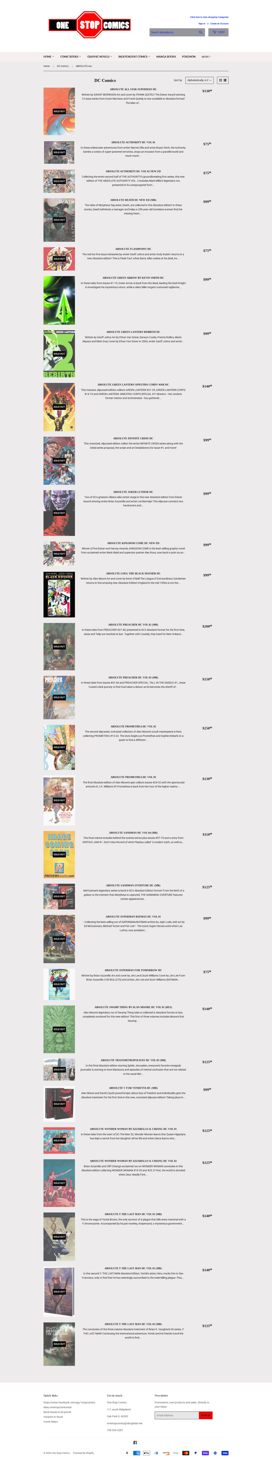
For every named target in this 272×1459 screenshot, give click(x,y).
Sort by (178, 80)
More (205, 56)
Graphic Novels (98, 56)
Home (47, 56)
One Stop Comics (61, 1453)
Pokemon (189, 56)
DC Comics (63, 66)
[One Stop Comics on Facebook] (135, 1443)
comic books (69, 56)
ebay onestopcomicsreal (57, 1407)
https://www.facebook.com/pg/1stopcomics (69, 1402)
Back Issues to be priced (57, 1412)
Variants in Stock (53, 1416)
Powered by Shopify (83, 1453)
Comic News (50, 1421)
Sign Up (205, 1415)
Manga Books (166, 56)
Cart (221, 32)
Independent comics (133, 56)
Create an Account (219, 23)
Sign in (202, 23)
